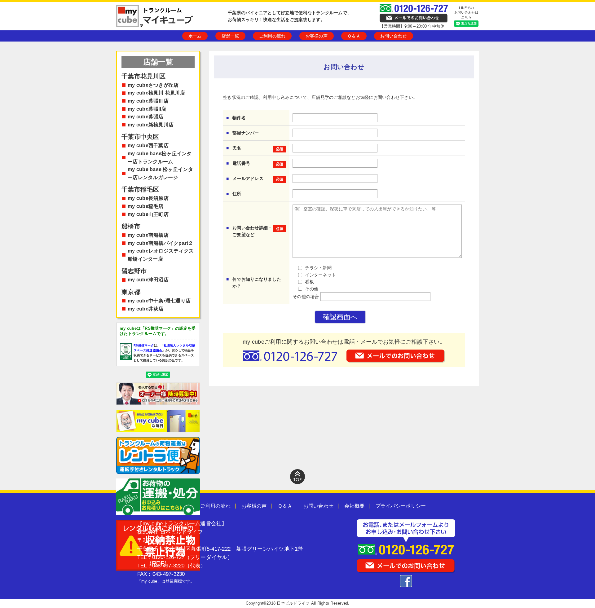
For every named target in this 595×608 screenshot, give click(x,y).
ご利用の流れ (272, 35)
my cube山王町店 (148, 214)
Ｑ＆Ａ (353, 35)
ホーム (195, 35)
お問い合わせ (393, 35)
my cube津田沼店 (148, 279)
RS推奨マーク (144, 345)
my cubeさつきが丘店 (153, 85)
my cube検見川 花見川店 (156, 92)
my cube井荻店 (146, 308)
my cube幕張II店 (147, 109)
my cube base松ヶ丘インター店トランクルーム (160, 157)
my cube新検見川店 (151, 124)
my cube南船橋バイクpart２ (160, 243)
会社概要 (354, 506)
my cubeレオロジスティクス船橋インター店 (161, 255)
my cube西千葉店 (148, 145)
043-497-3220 (168, 566)
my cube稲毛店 (146, 206)
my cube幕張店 (146, 116)
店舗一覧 (230, 35)
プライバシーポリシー (401, 506)
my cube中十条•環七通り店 (159, 300)
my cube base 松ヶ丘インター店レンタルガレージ (160, 173)
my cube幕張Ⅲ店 (148, 101)
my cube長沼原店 (148, 198)
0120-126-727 (168, 557)
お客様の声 (317, 35)
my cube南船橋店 (148, 235)
